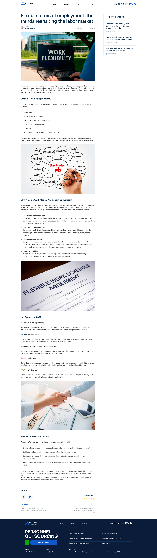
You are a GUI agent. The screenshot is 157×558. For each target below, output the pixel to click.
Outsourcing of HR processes (79, 543)
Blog (79, 4)
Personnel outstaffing (77, 533)
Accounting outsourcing (109, 533)
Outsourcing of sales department (81, 538)
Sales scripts (106, 543)
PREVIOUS (25, 504)
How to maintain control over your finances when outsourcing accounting (33, 509)
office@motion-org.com (53, 552)
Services (66, 4)
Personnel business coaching (111, 538)
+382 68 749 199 (30, 552)
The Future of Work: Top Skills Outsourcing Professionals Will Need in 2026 (82, 510)
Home (54, 4)
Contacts (91, 4)
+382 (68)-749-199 (120, 4)
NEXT (92, 504)
